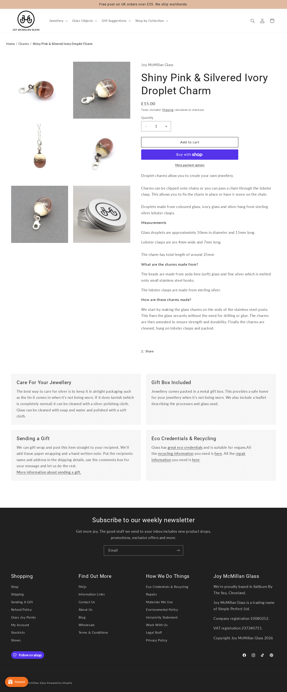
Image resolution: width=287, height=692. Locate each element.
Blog (82, 617)
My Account (20, 625)
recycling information (176, 453)
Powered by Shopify (59, 683)
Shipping (168, 109)
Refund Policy (21, 609)
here (218, 453)
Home (10, 44)
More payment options (190, 165)
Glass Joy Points (23, 617)
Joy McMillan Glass (34, 683)
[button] (58, 20)
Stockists (18, 632)
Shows (16, 640)
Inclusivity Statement (162, 617)
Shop (15, 587)
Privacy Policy (156, 640)
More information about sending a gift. (49, 472)
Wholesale (87, 625)
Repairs (151, 594)
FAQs (83, 587)
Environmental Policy (162, 609)
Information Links (92, 594)
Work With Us (157, 625)
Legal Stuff (154, 632)
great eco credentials (185, 447)
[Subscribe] (178, 550)
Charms (23, 44)
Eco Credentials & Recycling (167, 587)
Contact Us (87, 602)
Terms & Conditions (93, 632)
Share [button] (149, 351)
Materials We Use (159, 602)
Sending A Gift (22, 602)
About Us (86, 609)
